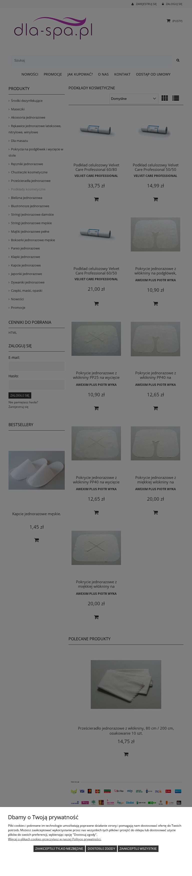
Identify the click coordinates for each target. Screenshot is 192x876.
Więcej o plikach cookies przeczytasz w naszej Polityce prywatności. (54, 839)
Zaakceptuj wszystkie (138, 848)
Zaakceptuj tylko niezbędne (59, 848)
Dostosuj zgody (101, 848)
